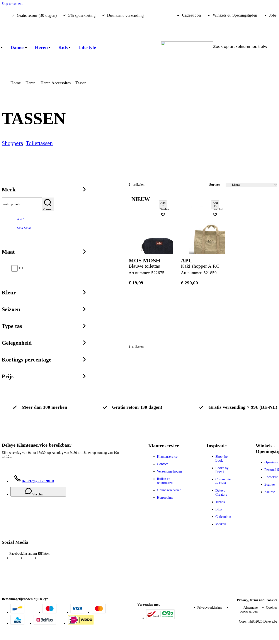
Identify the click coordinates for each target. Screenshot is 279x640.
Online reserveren (169, 490)
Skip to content (12, 3)
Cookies (271, 607)
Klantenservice (167, 456)
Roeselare (271, 477)
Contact (162, 464)
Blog (218, 509)
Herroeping (165, 497)
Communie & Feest (223, 481)
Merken (220, 524)
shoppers (12, 143)
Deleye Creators (221, 492)
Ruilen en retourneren (165, 481)
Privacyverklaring (209, 607)
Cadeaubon (223, 516)
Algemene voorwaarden (249, 609)
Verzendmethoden (169, 471)
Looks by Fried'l (221, 470)
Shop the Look (221, 458)
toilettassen (39, 143)
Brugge (269, 484)
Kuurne (269, 492)
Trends (220, 502)
